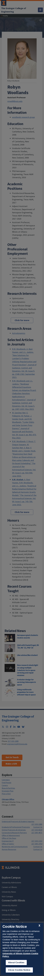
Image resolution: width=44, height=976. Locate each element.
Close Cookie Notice (19, 970)
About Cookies (16, 962)
